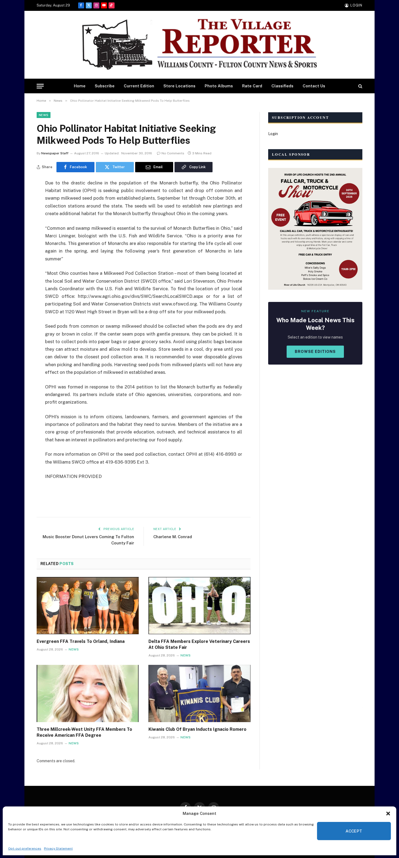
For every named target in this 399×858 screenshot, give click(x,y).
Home (80, 86)
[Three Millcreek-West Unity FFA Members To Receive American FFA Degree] (88, 693)
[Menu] (40, 86)
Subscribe (105, 86)
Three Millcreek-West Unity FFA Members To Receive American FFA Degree (84, 732)
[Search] (359, 86)
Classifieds (282, 86)
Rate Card (252, 86)
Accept (354, 831)
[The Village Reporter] (199, 44)
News (43, 115)
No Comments (173, 153)
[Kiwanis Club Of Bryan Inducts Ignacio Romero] (199, 693)
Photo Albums (219, 86)
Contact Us (314, 86)
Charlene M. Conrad (172, 536)
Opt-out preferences (24, 848)
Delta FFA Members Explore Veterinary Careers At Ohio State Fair (199, 644)
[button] (388, 813)
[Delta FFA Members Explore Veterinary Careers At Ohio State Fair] (199, 605)
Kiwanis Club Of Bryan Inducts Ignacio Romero (197, 729)
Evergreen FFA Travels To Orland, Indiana (81, 641)
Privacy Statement (58, 848)
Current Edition (139, 86)
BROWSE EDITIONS (315, 351)
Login (273, 134)
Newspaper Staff (54, 153)
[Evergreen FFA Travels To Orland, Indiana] (88, 605)
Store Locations (179, 86)
